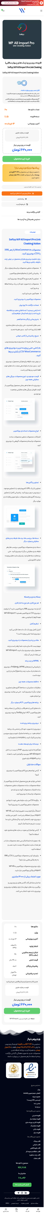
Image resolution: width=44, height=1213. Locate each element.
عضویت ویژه (36, 1097)
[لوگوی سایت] (22, 10)
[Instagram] (22, 1193)
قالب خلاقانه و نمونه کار (33, 1152)
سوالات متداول (34, 1203)
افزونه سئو (37, 1133)
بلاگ (38, 1090)
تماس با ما (37, 1104)
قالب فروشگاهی (35, 1148)
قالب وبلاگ (36, 1141)
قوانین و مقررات (25, 1203)
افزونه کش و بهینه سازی (32, 1122)
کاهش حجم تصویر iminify (31, 1093)
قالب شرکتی (36, 1145)
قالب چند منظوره (34, 1155)
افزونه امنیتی (36, 1116)
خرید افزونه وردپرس (29, 187)
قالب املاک (37, 1158)
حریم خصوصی (15, 1203)
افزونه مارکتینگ (35, 1126)
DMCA (7, 1203)
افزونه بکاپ (36, 1129)
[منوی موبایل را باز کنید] (41, 11)
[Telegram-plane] (18, 1193)
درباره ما (37, 1107)
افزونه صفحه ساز (35, 1119)
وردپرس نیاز (38, 187)
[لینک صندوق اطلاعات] (22, 173)
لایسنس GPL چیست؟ (33, 1100)
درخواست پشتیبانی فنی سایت (11, 3)
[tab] (33, 232)
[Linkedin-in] (26, 1193)
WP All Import (14, 1019)
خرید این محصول (22, 159)
